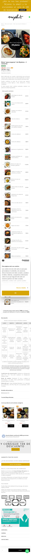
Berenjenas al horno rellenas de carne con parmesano (16, 210)
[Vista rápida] (8, 419)
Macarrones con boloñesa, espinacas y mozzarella (19, 356)
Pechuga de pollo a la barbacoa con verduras (16, 241)
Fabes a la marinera (16, 256)
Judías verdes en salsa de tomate (17, 187)
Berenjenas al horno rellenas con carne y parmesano (19, 329)
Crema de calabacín (16, 134)
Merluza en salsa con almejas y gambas (16, 164)
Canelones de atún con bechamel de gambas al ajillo (17, 233)
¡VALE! (22, 10)
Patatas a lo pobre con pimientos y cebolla (16, 172)
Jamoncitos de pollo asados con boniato (17, 248)
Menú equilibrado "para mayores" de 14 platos (23, 421)
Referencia (4, 393)
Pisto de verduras (15, 119)
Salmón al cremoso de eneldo (16, 218)
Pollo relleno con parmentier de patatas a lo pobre (17, 302)
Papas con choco (15, 225)
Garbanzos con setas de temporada (17, 195)
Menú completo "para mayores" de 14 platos (8, 421)
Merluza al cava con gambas (15, 180)
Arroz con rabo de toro (16, 202)
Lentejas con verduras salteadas (16, 111)
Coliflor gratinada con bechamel (25, 339)
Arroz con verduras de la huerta (17, 103)
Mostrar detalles (21, 288)
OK (15, 293)
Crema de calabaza (15, 141)
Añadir (20, 550)
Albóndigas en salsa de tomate (16, 96)
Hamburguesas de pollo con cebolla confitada (17, 126)
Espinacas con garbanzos (17, 149)
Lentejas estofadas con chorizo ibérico (16, 157)
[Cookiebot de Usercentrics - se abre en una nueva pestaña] (22, 261)
